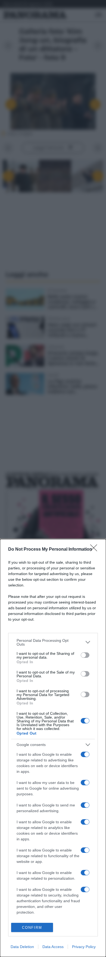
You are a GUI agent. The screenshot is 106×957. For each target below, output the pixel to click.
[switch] (85, 655)
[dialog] (53, 748)
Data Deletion (22, 947)
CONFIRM (32, 928)
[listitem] (53, 642)
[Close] (95, 549)
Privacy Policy (84, 947)
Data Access (53, 947)
